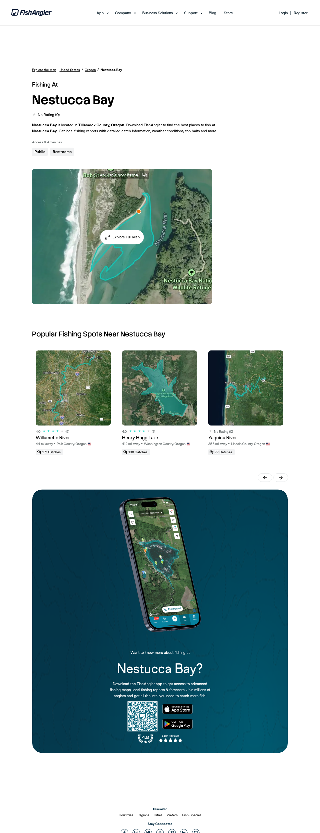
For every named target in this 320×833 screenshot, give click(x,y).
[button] (122, 237)
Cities (158, 815)
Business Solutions (157, 13)
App (100, 13)
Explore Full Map (126, 237)
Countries (126, 815)
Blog (212, 13)
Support (191, 13)
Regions (143, 815)
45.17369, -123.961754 (119, 175)
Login (283, 13)
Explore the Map (44, 70)
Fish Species (192, 815)
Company (123, 13)
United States (70, 70)
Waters (172, 815)
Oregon (90, 70)
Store (228, 13)
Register (301, 13)
